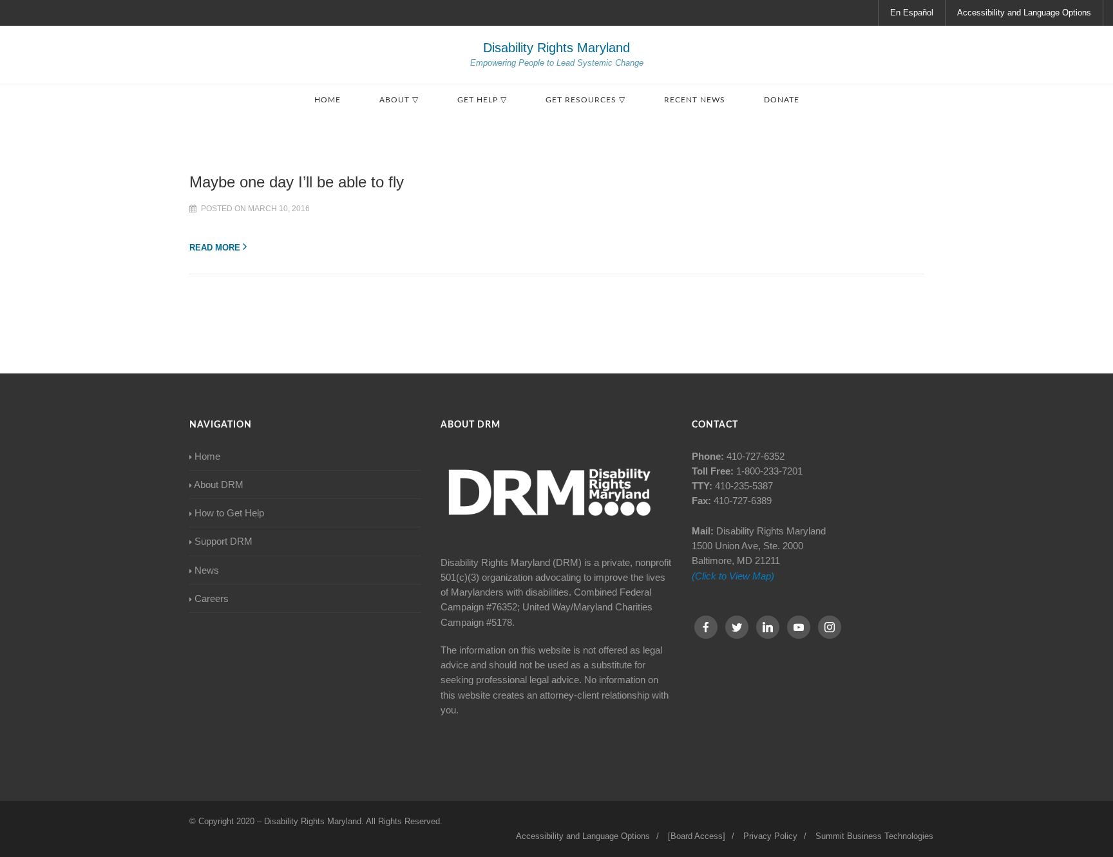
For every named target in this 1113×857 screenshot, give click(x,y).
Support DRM (223, 541)
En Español (911, 12)
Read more (214, 247)
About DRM (218, 484)
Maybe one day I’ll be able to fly (296, 182)
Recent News (694, 100)
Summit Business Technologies (874, 836)
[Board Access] (696, 836)
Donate (781, 100)
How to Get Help (229, 512)
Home (327, 100)
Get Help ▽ (482, 100)
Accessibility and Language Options (1024, 12)
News (207, 570)
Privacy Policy (770, 836)
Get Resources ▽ (585, 100)
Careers (212, 598)
